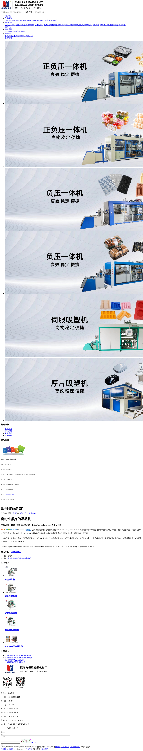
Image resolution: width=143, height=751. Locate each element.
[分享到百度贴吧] (13, 529)
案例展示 (8, 29)
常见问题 (29, 36)
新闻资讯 (8, 34)
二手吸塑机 (65, 747)
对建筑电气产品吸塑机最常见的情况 (18, 658)
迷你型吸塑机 (11, 596)
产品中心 (8, 23)
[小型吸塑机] (11, 575)
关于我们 (8, 18)
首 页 (15, 513)
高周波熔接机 (87, 25)
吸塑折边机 (77, 25)
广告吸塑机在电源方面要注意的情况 (18, 655)
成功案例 (8, 31)
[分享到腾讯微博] (6, 529)
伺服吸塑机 (114, 25)
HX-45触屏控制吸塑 (14, 646)
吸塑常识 (22, 36)
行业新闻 (15, 36)
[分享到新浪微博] (2, 529)
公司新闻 (8, 36)
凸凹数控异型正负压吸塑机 (15, 660)
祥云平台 (29, 749)
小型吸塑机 (30, 25)
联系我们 (15, 20)
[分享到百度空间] (9, 529)
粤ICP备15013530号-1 (9, 749)
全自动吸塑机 (20, 25)
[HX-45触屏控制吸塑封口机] (11, 642)
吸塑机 (57, 747)
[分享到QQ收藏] (11, 529)
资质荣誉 (22, 20)
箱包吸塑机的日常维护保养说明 (19, 558)
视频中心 (54, 20)
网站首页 (8, 16)
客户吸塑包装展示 (33, 20)
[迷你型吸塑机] (11, 592)
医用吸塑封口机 (58, 25)
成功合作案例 (45, 20)
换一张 (34, 742)
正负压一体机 (10, 25)
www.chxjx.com (10, 494)
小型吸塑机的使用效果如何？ (16, 662)
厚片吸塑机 (48, 25)
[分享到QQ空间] (4, 529)
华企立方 (45, 749)
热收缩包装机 (105, 25)
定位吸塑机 (39, 25)
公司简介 (8, 20)
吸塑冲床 (96, 25)
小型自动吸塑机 (12, 630)
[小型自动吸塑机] (11, 626)
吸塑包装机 (68, 25)
